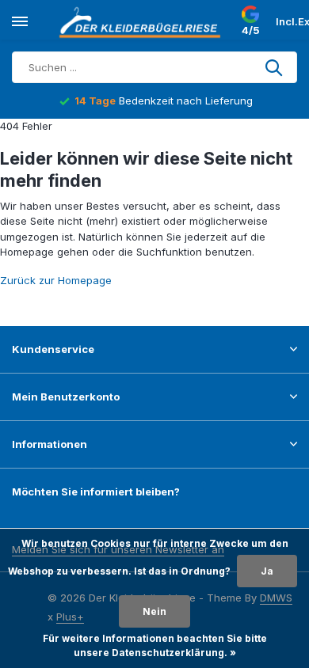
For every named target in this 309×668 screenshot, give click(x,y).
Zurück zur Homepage (56, 280)
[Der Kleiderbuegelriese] (143, 22)
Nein (154, 611)
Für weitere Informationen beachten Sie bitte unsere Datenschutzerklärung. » (155, 645)
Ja (267, 571)
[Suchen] (275, 67)
